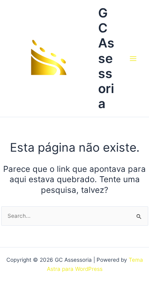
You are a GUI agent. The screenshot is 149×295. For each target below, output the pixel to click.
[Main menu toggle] (133, 58)
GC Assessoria (106, 58)
